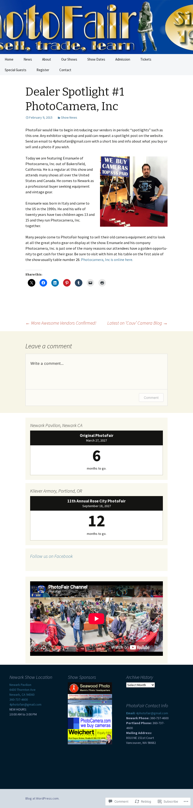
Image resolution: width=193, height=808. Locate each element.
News (28, 59)
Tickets (145, 59)
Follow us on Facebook (51, 556)
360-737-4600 (18, 699)
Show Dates (96, 59)
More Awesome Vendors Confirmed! (60, 323)
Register (42, 70)
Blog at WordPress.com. (42, 798)
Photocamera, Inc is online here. (107, 259)
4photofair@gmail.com (25, 704)
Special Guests (15, 70)
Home (9, 59)
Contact (65, 70)
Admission (122, 59)
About (46, 59)
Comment (151, 398)
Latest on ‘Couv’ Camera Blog (137, 323)
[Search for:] (184, 59)
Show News (69, 117)
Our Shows (69, 59)
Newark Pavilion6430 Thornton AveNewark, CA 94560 (22, 690)
